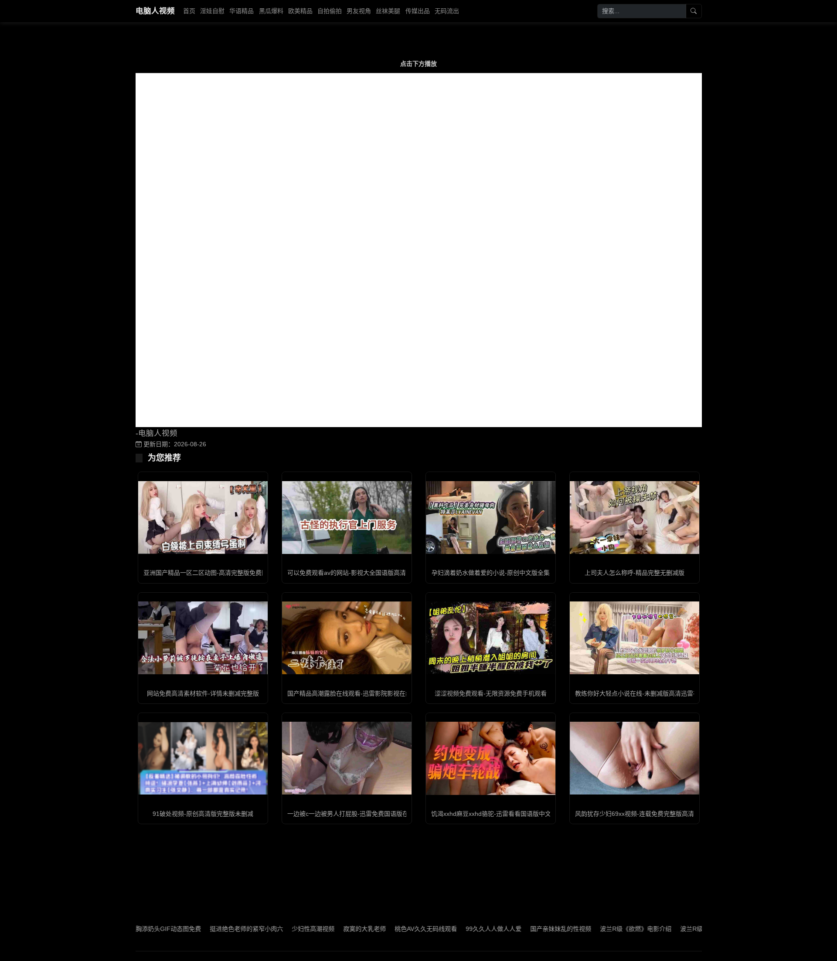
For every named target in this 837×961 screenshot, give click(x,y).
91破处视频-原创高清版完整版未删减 (203, 813)
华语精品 (241, 10)
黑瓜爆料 (271, 10)
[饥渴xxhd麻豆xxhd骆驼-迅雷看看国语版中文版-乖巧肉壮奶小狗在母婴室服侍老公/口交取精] (490, 758)
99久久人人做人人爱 (462, 928)
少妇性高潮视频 (282, 928)
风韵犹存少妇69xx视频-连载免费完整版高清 (634, 813)
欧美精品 (300, 10)
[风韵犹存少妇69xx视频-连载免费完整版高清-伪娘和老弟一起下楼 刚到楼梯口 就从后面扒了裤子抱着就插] (634, 758)
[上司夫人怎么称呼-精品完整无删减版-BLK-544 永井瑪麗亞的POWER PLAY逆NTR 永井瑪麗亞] (634, 517)
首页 (189, 10)
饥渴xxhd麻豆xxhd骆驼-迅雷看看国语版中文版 (494, 813)
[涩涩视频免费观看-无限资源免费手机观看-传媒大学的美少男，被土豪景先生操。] (490, 637)
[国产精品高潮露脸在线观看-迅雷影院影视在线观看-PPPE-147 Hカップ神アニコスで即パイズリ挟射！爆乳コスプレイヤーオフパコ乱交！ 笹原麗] (347, 637)
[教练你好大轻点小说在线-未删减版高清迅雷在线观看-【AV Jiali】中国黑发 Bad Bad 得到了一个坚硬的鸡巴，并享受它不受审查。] (634, 637)
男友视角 (359, 10)
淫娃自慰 (212, 10)
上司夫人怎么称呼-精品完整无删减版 (634, 572)
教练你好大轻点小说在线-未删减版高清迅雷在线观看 (646, 693)
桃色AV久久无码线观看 (395, 928)
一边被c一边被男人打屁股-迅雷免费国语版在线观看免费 (363, 813)
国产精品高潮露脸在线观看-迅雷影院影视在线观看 (355, 693)
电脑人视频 (155, 11)
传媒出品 (417, 10)
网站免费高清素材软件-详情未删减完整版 (203, 693)
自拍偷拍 (329, 10)
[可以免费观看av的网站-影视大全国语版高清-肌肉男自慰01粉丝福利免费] (347, 517)
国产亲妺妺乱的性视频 (529, 928)
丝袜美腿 (388, 10)
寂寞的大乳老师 (333, 928)
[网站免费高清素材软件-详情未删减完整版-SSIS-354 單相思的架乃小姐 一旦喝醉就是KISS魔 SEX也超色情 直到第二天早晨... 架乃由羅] (203, 637)
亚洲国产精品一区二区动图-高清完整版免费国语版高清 (217, 572)
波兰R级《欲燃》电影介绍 (604, 928)
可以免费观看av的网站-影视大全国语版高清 (346, 572)
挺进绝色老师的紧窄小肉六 (215, 928)
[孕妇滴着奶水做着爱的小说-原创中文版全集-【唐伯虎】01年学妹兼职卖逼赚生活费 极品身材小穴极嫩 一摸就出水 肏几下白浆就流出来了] (490, 517)
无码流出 (447, 10)
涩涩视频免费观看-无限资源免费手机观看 (491, 693)
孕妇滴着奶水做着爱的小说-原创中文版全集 (491, 572)
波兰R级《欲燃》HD (677, 928)
